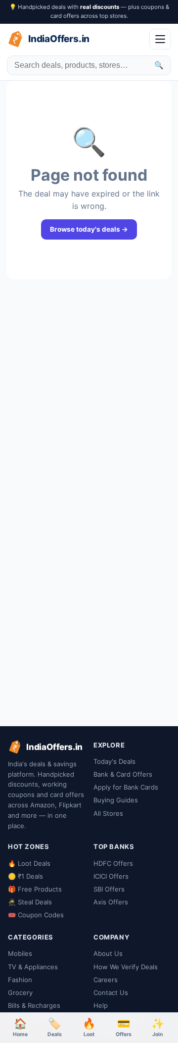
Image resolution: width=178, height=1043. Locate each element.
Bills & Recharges (34, 1005)
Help (100, 1005)
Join (157, 1027)
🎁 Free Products (35, 889)
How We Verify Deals (125, 967)
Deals (54, 1027)
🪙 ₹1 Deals (25, 876)
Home (20, 1027)
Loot (89, 1027)
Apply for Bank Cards (125, 787)
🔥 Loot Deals (29, 863)
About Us (108, 953)
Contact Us (110, 992)
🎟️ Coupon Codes (36, 915)
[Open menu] (160, 39)
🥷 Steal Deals (30, 902)
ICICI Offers (111, 876)
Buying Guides (115, 800)
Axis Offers (110, 902)
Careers (105, 980)
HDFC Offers (113, 863)
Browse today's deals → (89, 229)
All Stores (108, 813)
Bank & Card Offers (122, 774)
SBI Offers (109, 889)
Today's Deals (114, 761)
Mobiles (20, 953)
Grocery (20, 992)
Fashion (20, 980)
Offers (124, 1027)
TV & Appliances (33, 967)
